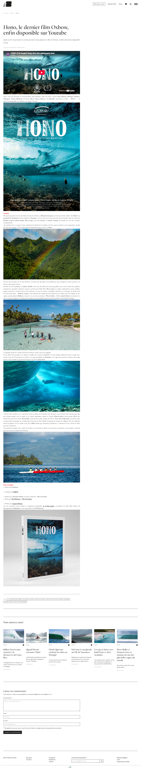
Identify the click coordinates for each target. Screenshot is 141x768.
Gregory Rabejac (17, 504)
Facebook (52, 759)
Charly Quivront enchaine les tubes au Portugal (58, 652)
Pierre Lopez (8, 601)
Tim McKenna (15, 499)
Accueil (5, 13)
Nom (4, 713)
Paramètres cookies (123, 761)
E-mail (5, 721)
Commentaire (7, 698)
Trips (17, 13)
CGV (118, 759)
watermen (23, 601)
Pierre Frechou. (27, 499)
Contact (29, 759)
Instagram (52, 757)
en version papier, (49, 506)
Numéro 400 (112, 4)
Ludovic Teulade (46, 599)
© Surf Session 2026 (9, 757)
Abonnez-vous (99, 4)
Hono (14, 599)
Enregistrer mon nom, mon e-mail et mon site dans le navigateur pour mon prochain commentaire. (33, 728)
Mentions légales (122, 757)
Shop (120, 4)
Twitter (51, 761)
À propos (29, 757)
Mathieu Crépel (58, 599)
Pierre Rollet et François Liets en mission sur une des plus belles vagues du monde (126, 655)
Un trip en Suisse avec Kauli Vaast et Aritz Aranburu (103, 652)
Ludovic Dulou (34, 599)
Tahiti (16, 601)
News (12, 13)
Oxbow (67, 599)
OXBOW (15, 492)
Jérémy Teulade (22, 599)
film (9, 599)
